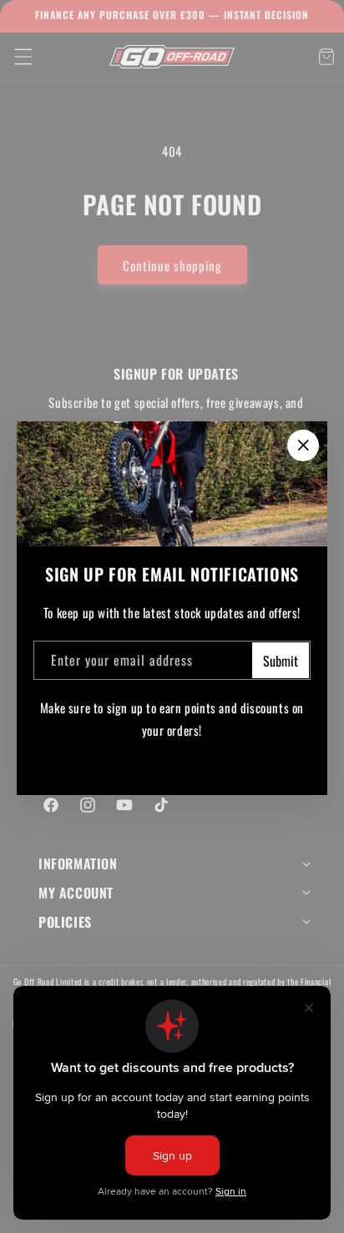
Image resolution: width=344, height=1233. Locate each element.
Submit (280, 661)
